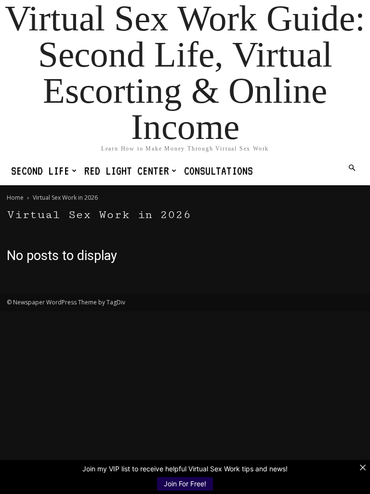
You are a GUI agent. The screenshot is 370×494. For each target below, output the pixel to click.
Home (15, 197)
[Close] (363, 467)
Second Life (40, 170)
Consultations (218, 170)
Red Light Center (126, 170)
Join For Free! (185, 484)
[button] (351, 168)
